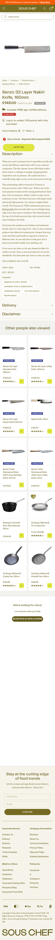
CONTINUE (40, 481)
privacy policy (48, 484)
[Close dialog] (52, 458)
